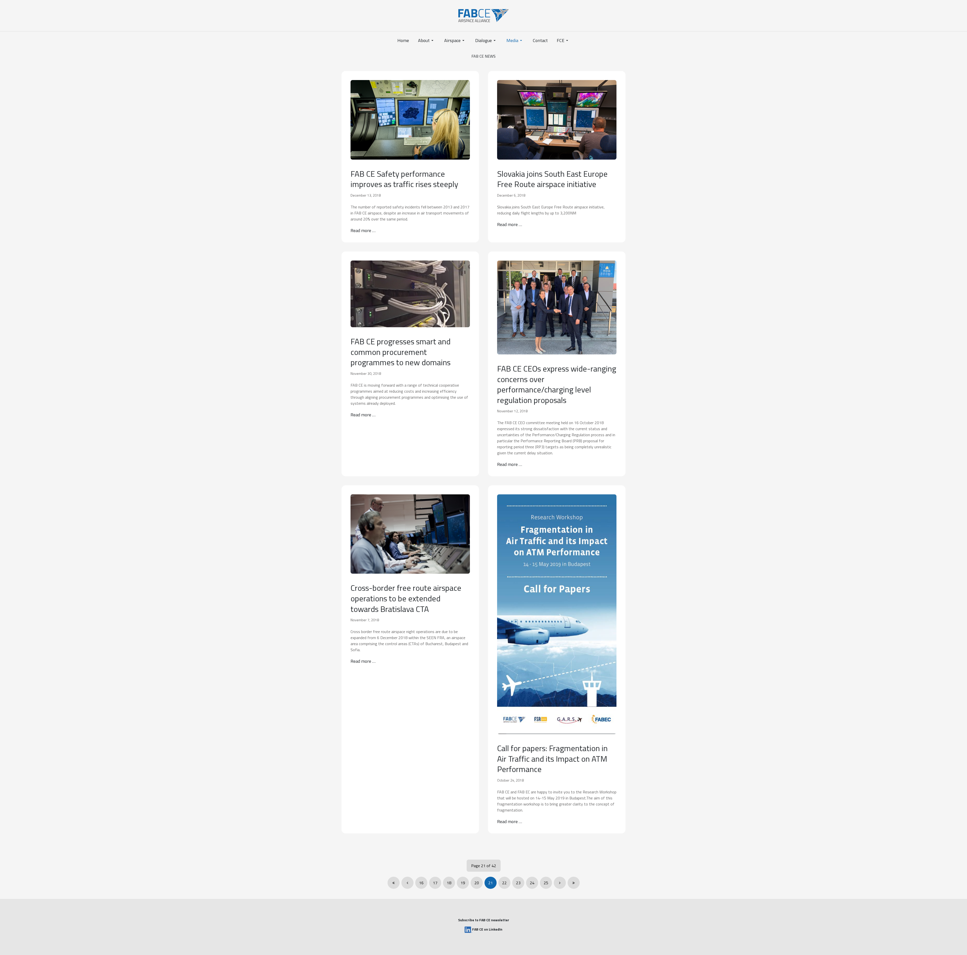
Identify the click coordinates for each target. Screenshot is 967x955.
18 (449, 883)
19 (463, 883)
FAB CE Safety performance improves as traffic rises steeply (404, 179)
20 (476, 883)
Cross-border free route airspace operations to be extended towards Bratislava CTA (406, 598)
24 (532, 883)
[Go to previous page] (407, 883)
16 (421, 883)
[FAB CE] (483, 15)
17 (435, 883)
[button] (426, 40)
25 (546, 883)
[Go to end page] (574, 883)
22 (504, 883)
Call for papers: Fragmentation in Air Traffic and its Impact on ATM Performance (552, 758)
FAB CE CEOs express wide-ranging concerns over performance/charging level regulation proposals (556, 384)
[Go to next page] (560, 883)
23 (518, 883)
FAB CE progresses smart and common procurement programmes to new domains (401, 351)
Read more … (363, 230)
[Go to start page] (394, 883)
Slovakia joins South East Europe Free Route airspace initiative (552, 179)
